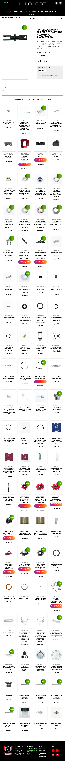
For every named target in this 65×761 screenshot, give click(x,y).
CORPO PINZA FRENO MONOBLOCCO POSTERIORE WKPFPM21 (24, 158)
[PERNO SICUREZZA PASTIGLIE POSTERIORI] (8, 486)
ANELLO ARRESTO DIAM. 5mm (8, 123)
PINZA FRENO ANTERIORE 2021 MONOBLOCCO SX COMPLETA (40, 500)
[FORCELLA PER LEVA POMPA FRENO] (8, 277)
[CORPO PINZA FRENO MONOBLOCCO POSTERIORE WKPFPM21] (24, 143)
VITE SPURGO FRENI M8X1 (40, 724)
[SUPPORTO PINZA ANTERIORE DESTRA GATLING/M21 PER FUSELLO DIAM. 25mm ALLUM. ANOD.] (24, 621)
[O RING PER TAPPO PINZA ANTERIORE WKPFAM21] (8, 427)
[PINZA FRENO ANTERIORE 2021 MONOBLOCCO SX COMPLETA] (40, 486)
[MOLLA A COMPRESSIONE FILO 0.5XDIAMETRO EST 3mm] (8, 396)
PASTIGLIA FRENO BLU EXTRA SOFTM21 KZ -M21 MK (56, 441)
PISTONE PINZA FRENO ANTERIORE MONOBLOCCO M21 (24, 533)
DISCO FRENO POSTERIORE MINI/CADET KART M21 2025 (56, 223)
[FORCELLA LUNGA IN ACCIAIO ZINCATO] (56, 241)
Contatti (32, 14)
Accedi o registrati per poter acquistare (48, 76)
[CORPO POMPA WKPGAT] (40, 143)
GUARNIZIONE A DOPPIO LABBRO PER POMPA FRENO (25, 319)
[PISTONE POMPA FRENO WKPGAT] (56, 520)
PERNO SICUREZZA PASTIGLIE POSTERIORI (9, 499)
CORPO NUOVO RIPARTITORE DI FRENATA (9, 156)
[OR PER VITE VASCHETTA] (24, 427)
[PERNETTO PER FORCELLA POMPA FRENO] (40, 457)
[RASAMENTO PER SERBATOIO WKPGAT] (56, 553)
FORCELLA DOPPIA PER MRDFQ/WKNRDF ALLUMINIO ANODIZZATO (24, 256)
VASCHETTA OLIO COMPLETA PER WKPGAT (24, 725)
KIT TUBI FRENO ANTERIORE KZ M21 (9, 377)
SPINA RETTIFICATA (9, 632)
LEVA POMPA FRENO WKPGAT (56, 377)
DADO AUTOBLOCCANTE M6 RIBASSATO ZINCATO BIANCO (40, 192)
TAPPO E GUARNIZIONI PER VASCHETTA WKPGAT (24, 668)
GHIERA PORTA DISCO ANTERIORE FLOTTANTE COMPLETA (24, 290)
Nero (43, 71)
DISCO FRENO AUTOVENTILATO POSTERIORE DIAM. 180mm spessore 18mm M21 (25, 224)
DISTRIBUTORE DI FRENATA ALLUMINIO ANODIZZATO (8, 255)
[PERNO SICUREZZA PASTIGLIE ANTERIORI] (56, 457)
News (34, 11)
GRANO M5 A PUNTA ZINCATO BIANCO (56, 289)
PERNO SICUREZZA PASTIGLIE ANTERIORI (56, 469)
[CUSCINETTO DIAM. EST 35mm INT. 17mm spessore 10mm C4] (8, 179)
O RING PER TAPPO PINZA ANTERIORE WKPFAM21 (9, 440)
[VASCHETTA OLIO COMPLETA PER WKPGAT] (24, 712)
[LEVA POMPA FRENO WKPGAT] (56, 365)
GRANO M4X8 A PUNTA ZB (40, 289)
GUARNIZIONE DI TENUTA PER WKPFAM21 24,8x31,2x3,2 (40, 320)
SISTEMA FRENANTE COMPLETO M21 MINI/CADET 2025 (56, 600)
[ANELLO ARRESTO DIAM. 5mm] (8, 111)
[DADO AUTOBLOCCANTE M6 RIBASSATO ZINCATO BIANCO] (40, 179)
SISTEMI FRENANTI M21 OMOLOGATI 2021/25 (11, 18)
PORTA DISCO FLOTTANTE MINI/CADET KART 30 (40, 566)
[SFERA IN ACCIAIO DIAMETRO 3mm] (40, 587)
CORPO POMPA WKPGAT (40, 156)
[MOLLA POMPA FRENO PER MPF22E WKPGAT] (24, 396)
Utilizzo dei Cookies (42, 757)
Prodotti (27, 11)
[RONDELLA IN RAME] (8, 587)
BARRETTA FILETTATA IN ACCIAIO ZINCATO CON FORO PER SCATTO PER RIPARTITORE (24, 126)
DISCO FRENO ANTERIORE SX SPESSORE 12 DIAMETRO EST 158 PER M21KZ (9, 224)
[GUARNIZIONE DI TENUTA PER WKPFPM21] (56, 306)
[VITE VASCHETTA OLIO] (56, 712)
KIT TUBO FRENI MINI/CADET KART (40, 377)
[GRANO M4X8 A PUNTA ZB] (40, 277)
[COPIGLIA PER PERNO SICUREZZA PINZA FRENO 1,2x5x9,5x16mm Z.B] (56, 111)
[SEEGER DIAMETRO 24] (24, 587)
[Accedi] (56, 3)
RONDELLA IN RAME (9, 598)
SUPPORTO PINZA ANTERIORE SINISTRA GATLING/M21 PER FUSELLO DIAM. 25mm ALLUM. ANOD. (40, 636)
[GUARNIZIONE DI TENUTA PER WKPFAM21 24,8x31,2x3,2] (40, 306)
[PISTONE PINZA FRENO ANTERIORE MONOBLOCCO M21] (24, 520)
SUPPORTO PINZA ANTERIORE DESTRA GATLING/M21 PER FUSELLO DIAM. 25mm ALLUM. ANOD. (24, 636)
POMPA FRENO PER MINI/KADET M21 (25, 565)
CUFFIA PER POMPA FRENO (56, 156)
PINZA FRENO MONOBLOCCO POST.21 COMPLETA (56, 499)
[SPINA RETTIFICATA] (8, 621)
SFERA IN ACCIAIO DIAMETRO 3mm (40, 599)
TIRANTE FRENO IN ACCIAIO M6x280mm (40, 697)
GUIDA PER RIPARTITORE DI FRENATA (25, 348)
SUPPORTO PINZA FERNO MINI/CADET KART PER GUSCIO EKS (56, 634)
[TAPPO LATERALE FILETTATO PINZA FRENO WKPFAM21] (56, 655)
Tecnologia (17, 11)
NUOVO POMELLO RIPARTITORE (56, 408)
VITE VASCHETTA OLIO (56, 724)
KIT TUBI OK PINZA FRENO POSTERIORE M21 (24, 378)
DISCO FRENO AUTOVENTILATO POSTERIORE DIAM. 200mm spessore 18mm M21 (40, 224)
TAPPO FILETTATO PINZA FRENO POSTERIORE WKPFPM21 (40, 668)
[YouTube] (53, 755)
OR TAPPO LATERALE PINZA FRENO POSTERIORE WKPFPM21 (40, 441)
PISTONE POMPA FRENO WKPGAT (56, 532)
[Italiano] (5, 3)
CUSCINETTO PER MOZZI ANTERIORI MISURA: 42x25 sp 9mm (24, 192)
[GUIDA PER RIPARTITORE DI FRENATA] (24, 336)
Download (49, 11)
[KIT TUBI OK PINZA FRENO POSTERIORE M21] (24, 365)
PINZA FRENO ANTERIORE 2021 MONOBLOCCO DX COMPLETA (24, 500)
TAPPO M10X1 (8, 696)
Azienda (8, 11)
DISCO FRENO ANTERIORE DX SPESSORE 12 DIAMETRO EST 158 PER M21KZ (56, 193)
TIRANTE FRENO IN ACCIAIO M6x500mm (9, 725)
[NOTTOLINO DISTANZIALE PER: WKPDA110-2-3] (40, 396)
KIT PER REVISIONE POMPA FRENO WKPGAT (40, 348)
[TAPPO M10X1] (8, 684)
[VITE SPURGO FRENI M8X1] (40, 712)
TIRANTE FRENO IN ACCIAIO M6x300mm (56, 697)
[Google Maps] (57, 755)
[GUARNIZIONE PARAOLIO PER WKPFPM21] (8, 336)
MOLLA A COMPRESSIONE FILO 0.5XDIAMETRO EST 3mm (9, 411)
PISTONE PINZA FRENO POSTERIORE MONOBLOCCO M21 (40, 533)
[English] (7, 3)
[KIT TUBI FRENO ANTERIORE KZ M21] (8, 365)
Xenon (57, 11)
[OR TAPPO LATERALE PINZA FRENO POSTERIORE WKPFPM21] (40, 427)
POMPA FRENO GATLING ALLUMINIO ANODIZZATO (8, 566)
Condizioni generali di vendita (42, 750)
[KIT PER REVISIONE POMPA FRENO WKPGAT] (40, 336)
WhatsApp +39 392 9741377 (32, 751)
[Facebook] (53, 750)
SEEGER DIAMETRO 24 (25, 599)
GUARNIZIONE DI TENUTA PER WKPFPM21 (56, 319)
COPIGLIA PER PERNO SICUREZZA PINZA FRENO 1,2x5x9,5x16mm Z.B (56, 124)
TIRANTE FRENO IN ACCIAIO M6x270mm (24, 697)
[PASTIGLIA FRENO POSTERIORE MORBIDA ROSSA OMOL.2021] (8, 457)
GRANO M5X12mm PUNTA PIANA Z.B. (8, 318)
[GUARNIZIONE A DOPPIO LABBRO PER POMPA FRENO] (24, 306)
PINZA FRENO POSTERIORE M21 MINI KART (8, 533)
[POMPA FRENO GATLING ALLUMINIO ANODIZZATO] (8, 553)
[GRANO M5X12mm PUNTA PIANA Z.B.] (8, 306)
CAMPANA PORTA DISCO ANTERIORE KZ (40, 124)
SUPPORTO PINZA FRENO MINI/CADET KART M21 (9, 667)
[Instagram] (57, 750)
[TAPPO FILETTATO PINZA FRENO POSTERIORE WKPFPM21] (40, 655)
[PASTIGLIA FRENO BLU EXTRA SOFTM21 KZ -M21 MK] (56, 427)
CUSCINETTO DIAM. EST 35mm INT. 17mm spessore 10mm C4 (9, 192)
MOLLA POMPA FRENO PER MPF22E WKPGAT (25, 409)
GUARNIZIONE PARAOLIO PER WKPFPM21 (8, 348)
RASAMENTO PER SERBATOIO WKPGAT (56, 565)
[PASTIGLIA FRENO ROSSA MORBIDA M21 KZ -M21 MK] (24, 457)
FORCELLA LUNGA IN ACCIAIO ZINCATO (56, 254)
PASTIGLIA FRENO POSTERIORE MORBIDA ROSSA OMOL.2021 (8, 470)
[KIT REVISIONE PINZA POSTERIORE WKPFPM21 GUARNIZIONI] (56, 336)
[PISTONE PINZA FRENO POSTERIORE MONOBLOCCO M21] (40, 520)
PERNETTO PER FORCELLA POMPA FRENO (40, 469)
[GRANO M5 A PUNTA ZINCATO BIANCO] (56, 277)
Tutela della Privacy (42, 754)
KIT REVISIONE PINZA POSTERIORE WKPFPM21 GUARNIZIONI (56, 349)
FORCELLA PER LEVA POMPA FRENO (8, 289)
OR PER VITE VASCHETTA (24, 439)
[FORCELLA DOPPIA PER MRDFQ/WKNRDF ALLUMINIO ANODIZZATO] (24, 241)
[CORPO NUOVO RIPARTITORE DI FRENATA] (8, 143)
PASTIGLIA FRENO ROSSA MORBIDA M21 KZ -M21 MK (24, 469)
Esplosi (40, 11)
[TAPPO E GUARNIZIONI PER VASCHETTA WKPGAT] (24, 655)
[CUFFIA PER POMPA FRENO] (56, 143)
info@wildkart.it (31, 755)
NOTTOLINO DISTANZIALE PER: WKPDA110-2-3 (40, 409)
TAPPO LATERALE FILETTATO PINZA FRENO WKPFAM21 (56, 667)
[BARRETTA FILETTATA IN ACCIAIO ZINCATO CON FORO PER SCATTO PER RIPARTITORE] (24, 111)
